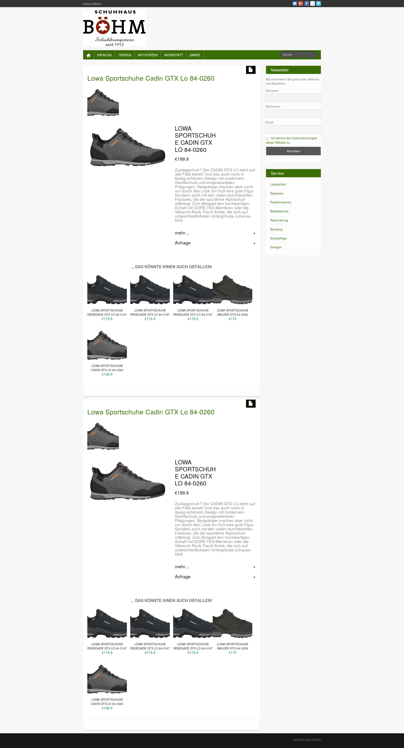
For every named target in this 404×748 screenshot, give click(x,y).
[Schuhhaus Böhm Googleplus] (300, 3)
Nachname (273, 106)
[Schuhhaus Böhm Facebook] (306, 3)
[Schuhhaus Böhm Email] (294, 3)
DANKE (195, 55)
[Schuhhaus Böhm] (114, 28)
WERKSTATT (173, 55)
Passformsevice (280, 202)
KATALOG (104, 55)
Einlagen (276, 247)
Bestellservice (279, 211)
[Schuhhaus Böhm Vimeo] (312, 3)
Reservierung (279, 220)
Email (269, 122)
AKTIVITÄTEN (148, 55)
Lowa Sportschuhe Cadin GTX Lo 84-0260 (151, 78)
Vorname (272, 90)
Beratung (276, 229)
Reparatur (277, 193)
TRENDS (124, 55)
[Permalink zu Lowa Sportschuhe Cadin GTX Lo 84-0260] (103, 102)
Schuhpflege (278, 238)
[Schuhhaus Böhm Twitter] (318, 3)
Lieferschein (278, 184)
